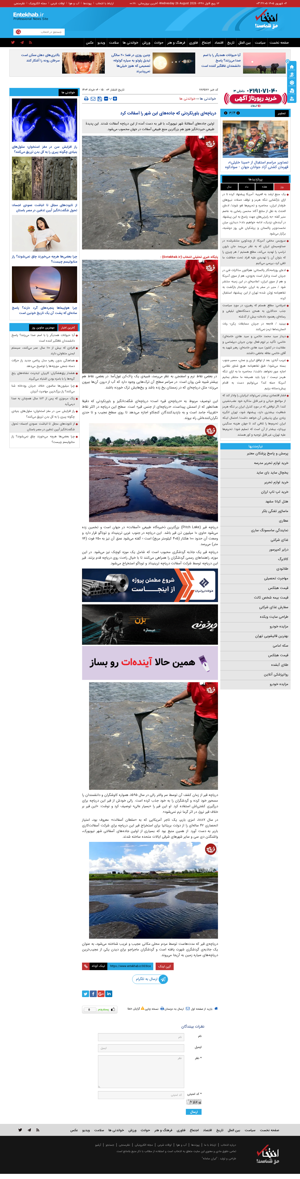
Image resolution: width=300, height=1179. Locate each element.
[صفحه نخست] (291, 66)
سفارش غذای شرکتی (273, 607)
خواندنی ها (130, 42)
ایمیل (198, 1047)
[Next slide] (225, 112)
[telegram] (22, 42)
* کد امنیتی (194, 1094)
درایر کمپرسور (278, 549)
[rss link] (38, 1130)
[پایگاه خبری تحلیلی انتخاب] (270, 21)
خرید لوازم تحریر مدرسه (271, 463)
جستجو (110, 1145)
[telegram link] (29, 1130)
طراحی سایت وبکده (274, 617)
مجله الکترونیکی (144, 1145)
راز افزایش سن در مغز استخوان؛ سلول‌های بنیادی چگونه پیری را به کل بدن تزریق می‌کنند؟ (44, 149)
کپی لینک (164, 966)
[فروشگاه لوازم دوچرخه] (150, 624)
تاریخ (230, 42)
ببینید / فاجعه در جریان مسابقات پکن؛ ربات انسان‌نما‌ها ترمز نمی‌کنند (254, 326)
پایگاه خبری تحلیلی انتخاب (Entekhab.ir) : (189, 257)
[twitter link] (20, 1130)
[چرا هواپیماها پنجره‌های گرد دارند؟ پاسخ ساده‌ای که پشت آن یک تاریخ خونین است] (44, 284)
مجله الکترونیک (38, 3)
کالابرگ (283, 559)
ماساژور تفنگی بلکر (275, 511)
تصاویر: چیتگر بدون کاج (269, 162)
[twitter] (13, 42)
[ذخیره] (100, 99)
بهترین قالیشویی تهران (271, 636)
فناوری (193, 42)
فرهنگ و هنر (176, 42)
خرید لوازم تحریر (276, 482)
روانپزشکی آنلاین (276, 674)
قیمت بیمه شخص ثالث (271, 597)
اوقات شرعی (58, 3)
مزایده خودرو (279, 626)
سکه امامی (280, 645)
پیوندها (87, 3)
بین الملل (244, 42)
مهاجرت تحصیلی (276, 578)
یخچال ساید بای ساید (272, 472)
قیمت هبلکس (278, 588)
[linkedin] (108, 994)
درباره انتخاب (228, 1145)
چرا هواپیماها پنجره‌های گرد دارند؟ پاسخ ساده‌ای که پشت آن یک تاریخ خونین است (44, 310)
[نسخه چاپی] (86, 98)
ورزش (146, 42)
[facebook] (93, 994)
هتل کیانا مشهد (276, 501)
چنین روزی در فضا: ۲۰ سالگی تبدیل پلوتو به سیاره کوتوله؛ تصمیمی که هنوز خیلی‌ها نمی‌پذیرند (130, 63)
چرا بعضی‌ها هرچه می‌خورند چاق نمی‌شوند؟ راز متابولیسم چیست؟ (43, 439)
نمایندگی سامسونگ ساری (269, 530)
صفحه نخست (279, 42)
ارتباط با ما (210, 1145)
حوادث (158, 42)
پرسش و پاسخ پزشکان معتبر (267, 453)
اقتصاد (219, 42)
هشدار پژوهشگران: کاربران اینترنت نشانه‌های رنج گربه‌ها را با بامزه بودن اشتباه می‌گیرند (43, 376)
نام (200, 1036)
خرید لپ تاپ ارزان (274, 492)
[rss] (30, 42)
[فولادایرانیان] (150, 585)
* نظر (198, 1058)
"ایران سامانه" (209, 1158)
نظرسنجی (19, 3)
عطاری (283, 521)
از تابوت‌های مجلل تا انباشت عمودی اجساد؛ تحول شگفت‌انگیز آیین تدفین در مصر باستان (44, 208)
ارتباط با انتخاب (105, 3)
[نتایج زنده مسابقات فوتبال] (291, 98)
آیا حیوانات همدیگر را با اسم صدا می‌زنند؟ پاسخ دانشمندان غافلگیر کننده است (221, 60)
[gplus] (101, 994)
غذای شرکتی (279, 540)
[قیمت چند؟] (291, 74)
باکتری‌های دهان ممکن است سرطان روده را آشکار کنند (40, 58)
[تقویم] (291, 90)
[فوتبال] (291, 82)
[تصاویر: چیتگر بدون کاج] (255, 139)
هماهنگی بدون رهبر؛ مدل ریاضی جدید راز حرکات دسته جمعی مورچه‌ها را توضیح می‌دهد (43, 363)
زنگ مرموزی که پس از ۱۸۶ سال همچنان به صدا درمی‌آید (43, 401)
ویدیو (101, 42)
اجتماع (206, 42)
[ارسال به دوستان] (93, 98)
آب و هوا (74, 3)
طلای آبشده (279, 665)
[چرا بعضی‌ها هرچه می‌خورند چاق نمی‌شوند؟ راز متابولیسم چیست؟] (44, 233)
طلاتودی (282, 569)
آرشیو (98, 1145)
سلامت (114, 42)
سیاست (260, 42)
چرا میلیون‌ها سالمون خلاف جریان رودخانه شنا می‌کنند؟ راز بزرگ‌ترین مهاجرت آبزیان (43, 388)
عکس (90, 42)
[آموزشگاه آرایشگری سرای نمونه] (150, 663)
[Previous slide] (238, 112)
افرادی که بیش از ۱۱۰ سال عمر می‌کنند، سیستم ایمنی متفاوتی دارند (43, 350)
